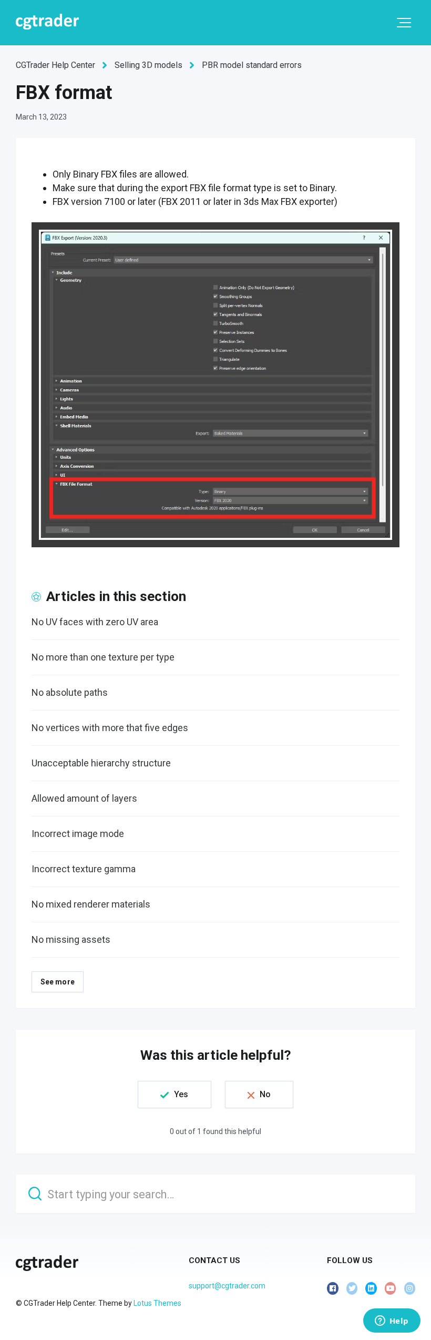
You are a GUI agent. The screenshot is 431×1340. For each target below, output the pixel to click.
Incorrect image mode (78, 833)
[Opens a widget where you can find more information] (391, 1321)
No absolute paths (70, 692)
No (265, 1094)
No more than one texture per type (103, 657)
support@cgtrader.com (227, 1286)
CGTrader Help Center (55, 65)
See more (57, 982)
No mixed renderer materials (91, 904)
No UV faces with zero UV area (95, 621)
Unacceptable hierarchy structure (101, 762)
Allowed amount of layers (84, 798)
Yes (181, 1094)
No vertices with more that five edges (110, 727)
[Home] (47, 21)
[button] (404, 23)
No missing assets (71, 939)
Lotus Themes (157, 1303)
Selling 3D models (148, 65)
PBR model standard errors (252, 65)
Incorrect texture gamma (84, 868)
